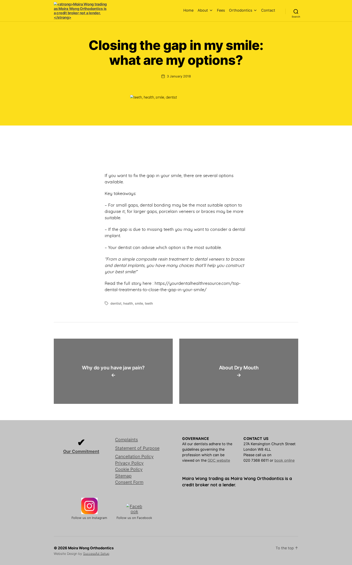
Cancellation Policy (134, 456)
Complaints (126, 439)
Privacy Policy (129, 463)
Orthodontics (240, 10)
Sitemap (123, 475)
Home (188, 10)
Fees (221, 10)
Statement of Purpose (137, 448)
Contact (268, 10)
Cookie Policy (129, 469)
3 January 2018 (179, 76)
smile (139, 303)
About (203, 10)
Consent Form (129, 482)
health (128, 303)
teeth (149, 303)
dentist (115, 303)
